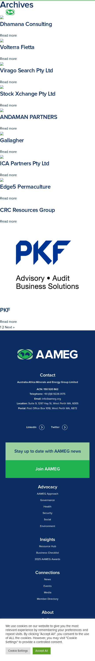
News (47, 579)
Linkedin (31, 427)
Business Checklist (47, 552)
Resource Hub (47, 546)
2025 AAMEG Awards (47, 559)
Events (48, 586)
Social (47, 519)
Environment (47, 526)
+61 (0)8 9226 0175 (54, 394)
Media (47, 592)
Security (47, 513)
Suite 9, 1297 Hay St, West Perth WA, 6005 (53, 403)
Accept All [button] (41, 651)
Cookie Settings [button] (18, 651)
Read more (8, 35)
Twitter (55, 427)
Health (47, 506)
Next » (10, 327)
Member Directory (47, 599)
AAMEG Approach (47, 493)
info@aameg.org (51, 399)
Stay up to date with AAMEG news (47, 451)
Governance (47, 500)
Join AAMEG (47, 469)
